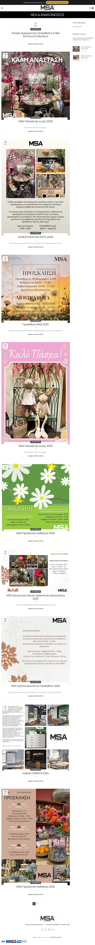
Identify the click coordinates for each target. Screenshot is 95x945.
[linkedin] (52, 929)
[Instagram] (45, 929)
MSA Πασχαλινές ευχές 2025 (36, 445)
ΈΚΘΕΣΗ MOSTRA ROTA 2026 (35, 237)
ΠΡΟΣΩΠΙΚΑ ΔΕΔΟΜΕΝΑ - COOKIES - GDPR (58, 924)
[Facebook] (42, 929)
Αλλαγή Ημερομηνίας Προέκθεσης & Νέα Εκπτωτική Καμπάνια (36, 35)
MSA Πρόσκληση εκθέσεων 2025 (35, 533)
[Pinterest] (49, 929)
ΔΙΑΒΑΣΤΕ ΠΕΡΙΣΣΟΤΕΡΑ (35, 44)
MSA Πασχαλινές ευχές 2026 (36, 121)
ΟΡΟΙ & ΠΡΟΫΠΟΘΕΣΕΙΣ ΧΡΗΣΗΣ (34, 924)
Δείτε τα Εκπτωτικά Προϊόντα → (57, 2)
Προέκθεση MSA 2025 (36, 324)
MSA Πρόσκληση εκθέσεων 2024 (35, 886)
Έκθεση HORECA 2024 (35, 773)
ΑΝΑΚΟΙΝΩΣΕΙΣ (35, 29)
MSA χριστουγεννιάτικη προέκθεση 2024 (35, 685)
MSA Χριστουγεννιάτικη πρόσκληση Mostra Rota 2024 (35, 597)
